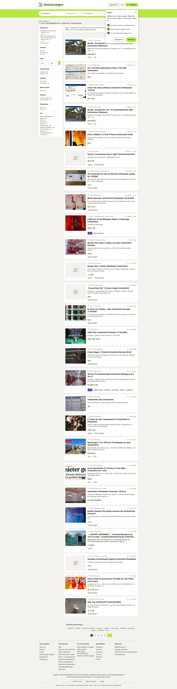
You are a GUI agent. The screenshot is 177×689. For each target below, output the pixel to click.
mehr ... (107, 630)
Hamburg (42, 122)
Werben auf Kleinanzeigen (85, 656)
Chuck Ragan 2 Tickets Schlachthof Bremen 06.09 (109, 352)
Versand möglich (44, 98)
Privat (41, 81)
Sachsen (42, 131)
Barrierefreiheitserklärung (66, 659)
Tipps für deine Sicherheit (66, 649)
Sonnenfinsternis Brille (82, 685)
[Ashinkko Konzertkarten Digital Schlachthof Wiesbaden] (75, 563)
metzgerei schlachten (88, 628)
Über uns (42, 647)
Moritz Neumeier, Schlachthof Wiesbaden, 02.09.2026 (110, 198)
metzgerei (71, 628)
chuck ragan (114, 628)
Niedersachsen (44, 125)
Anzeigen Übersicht (121, 649)
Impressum (62, 669)
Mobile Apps (44, 659)
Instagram (99, 652)
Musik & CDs (44, 39)
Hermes (42, 109)
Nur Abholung (44, 99)
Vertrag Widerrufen (64, 652)
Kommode (109, 685)
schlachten (123, 628)
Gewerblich (43, 83)
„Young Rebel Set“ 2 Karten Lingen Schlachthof (108, 288)
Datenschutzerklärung (65, 662)
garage (106, 628)
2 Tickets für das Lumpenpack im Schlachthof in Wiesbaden (108, 420)
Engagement (44, 657)
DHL (41, 107)
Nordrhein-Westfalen (46, 127)
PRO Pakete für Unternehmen (82, 652)
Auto (98, 685)
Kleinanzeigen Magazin (47, 654)
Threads (98, 654)
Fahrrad (103, 685)
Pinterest (99, 657)
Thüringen (43, 134)
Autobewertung (120, 654)
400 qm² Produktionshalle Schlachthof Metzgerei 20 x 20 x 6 (110, 375)
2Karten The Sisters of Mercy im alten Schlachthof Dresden (109, 244)
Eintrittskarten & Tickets (46, 31)
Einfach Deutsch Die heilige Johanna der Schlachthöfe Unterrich (111, 512)
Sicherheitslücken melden (66, 654)
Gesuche (42, 74)
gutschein (100, 628)
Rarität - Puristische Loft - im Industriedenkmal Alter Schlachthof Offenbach (110, 44)
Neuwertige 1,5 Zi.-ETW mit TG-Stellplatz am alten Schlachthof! (109, 443)
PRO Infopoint (81, 649)
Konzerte (43, 32)
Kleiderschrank (117, 685)
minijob (77, 628)
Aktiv (41, 90)
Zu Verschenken (70, 685)
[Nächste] (109, 635)
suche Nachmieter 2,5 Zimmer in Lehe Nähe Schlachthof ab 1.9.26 (106, 469)
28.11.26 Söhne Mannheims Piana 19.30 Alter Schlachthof (107, 69)
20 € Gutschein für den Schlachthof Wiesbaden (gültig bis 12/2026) (111, 175)
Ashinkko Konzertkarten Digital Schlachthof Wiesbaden (111, 559)
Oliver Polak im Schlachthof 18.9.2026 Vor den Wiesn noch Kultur (110, 580)
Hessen (42, 123)
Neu (41, 50)
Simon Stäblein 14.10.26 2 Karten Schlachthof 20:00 (110, 134)
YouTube (99, 649)
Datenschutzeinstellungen (66, 664)
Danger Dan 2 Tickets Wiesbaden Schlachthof (107, 266)
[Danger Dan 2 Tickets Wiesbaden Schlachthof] (75, 270)
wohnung (101, 630)
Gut (41, 54)
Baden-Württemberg (45, 116)
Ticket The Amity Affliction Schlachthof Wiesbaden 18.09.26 (109, 89)
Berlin (41, 120)
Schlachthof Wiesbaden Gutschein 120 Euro (106, 491)
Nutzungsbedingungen (65, 667)
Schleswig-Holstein (45, 132)
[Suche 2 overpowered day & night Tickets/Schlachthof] (75, 158)
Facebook (99, 647)
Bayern (42, 118)
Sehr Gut (42, 52)
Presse (42, 652)
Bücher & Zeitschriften (47, 37)
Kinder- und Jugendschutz (66, 657)
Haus (63, 685)
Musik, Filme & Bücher (46, 36)
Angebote (42, 72)
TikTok (98, 659)
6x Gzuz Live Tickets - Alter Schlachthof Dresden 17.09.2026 (108, 310)
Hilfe (59, 647)
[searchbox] (53, 13)
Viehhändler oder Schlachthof (100, 399)
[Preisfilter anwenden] (59, 63)
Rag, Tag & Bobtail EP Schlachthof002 (104, 602)
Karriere (42, 649)
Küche (91, 685)
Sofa (95, 685)
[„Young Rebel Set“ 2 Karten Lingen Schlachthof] (75, 292)
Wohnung (58, 685)
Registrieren (119, 39)
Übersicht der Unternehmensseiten (126, 652)
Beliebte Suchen (120, 647)
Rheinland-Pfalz (44, 129)
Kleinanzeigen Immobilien (85, 647)
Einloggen (131, 39)
